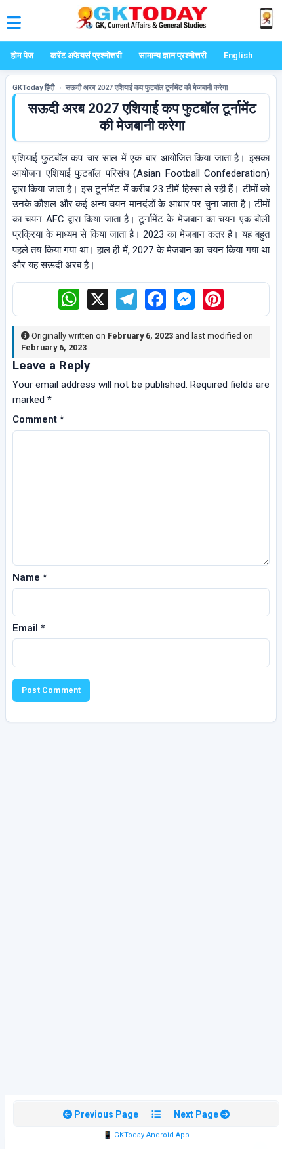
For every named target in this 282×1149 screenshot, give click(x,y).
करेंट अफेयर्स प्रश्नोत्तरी (86, 55)
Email (28, 628)
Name (29, 577)
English (238, 55)
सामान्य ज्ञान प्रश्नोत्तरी (173, 55)
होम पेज (22, 55)
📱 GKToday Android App (146, 1135)
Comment (38, 419)
